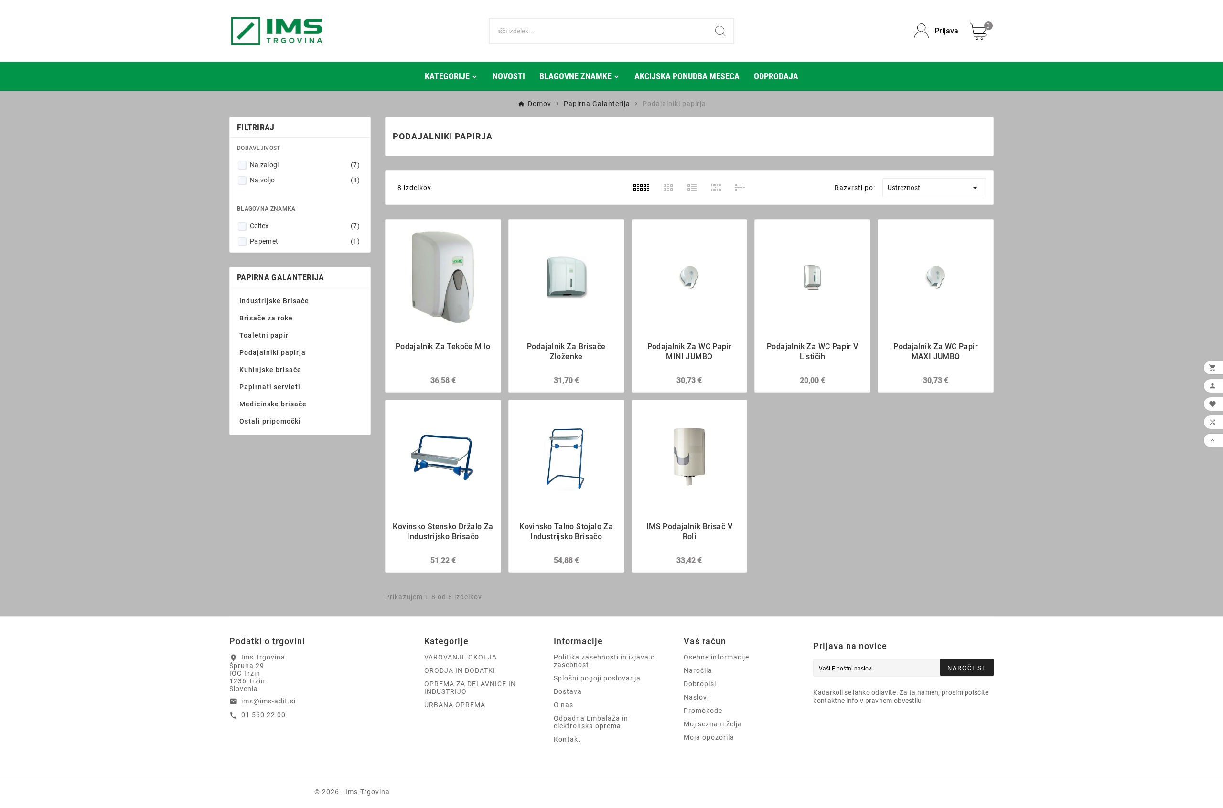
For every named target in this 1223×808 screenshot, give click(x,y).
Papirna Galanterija (280, 277)
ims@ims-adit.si (268, 701)
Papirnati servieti (269, 387)
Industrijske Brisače (274, 301)
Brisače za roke (266, 318)
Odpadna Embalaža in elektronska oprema (591, 722)
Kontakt (567, 739)
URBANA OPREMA (454, 705)
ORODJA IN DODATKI (459, 670)
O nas (563, 705)
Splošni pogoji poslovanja (597, 678)
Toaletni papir (264, 335)
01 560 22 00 (263, 715)
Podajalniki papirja (272, 352)
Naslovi (696, 697)
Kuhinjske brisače (270, 369)
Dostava (568, 691)
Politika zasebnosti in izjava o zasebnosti (604, 661)
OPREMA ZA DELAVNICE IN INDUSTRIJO (470, 687)
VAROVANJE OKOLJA (460, 657)
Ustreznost (934, 187)
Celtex (305, 226)
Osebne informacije (716, 657)
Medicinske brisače (273, 404)
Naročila (698, 670)
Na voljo (305, 180)
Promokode (703, 710)
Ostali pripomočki (270, 421)
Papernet (305, 241)
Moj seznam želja (713, 724)
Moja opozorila (709, 737)
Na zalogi (305, 165)
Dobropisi (700, 684)
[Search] (720, 31)
